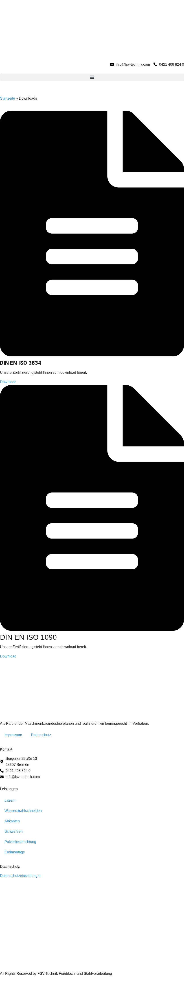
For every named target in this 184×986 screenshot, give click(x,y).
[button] (92, 77)
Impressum (13, 735)
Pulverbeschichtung (20, 842)
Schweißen (13, 831)
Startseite (7, 98)
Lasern (9, 800)
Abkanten (12, 821)
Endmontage (14, 852)
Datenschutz (41, 735)
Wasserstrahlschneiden (23, 811)
